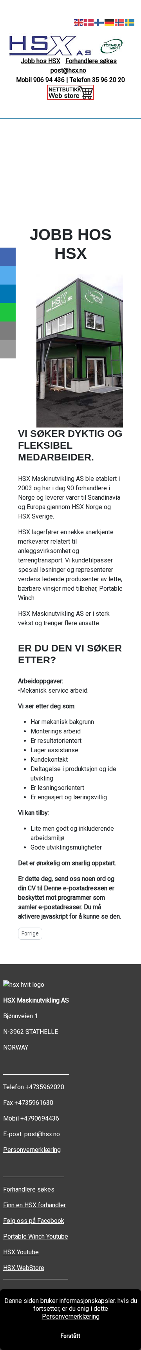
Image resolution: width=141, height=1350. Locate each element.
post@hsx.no (68, 70)
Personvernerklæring (32, 1150)
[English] (79, 22)
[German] (110, 22)
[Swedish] (130, 22)
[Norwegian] (120, 22)
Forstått (70, 1336)
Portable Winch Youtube (35, 1236)
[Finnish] (99, 22)
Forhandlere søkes (91, 61)
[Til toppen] (131, 1340)
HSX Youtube (21, 1252)
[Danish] (89, 22)
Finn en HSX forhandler (34, 1205)
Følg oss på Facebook (33, 1220)
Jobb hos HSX (40, 61)
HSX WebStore (23, 1268)
